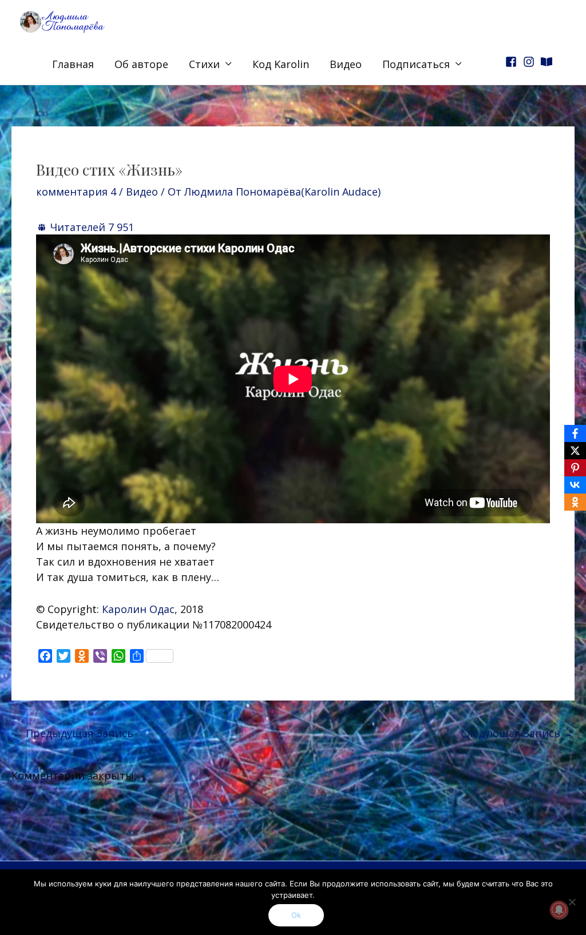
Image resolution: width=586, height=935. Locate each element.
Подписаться (416, 64)
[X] (575, 450)
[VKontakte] (575, 485)
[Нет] (571, 902)
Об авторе (141, 64)
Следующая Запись (517, 733)
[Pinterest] (575, 467)
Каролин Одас (138, 609)
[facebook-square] (512, 61)
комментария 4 (76, 191)
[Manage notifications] (559, 910)
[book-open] (548, 61)
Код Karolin (280, 64)
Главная (73, 64)
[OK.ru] (575, 502)
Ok (296, 915)
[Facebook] (575, 433)
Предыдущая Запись (73, 733)
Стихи (204, 64)
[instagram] (530, 61)
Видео (346, 64)
